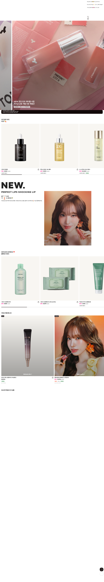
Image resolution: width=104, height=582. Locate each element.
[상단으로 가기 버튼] (101, 574)
